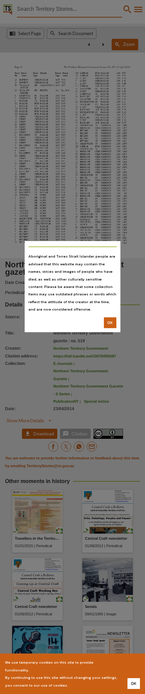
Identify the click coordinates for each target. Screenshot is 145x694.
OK (110, 323)
